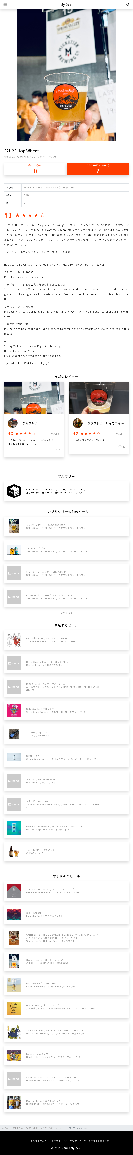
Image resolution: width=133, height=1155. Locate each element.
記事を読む (103, 1140)
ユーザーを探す (87, 1140)
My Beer (66, 4)
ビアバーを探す (69, 1140)
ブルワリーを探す (49, 1140)
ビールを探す (30, 1140)
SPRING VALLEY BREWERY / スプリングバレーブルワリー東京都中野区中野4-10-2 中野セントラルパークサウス (57, 491)
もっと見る (66, 612)
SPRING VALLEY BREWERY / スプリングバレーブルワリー (31, 157)
